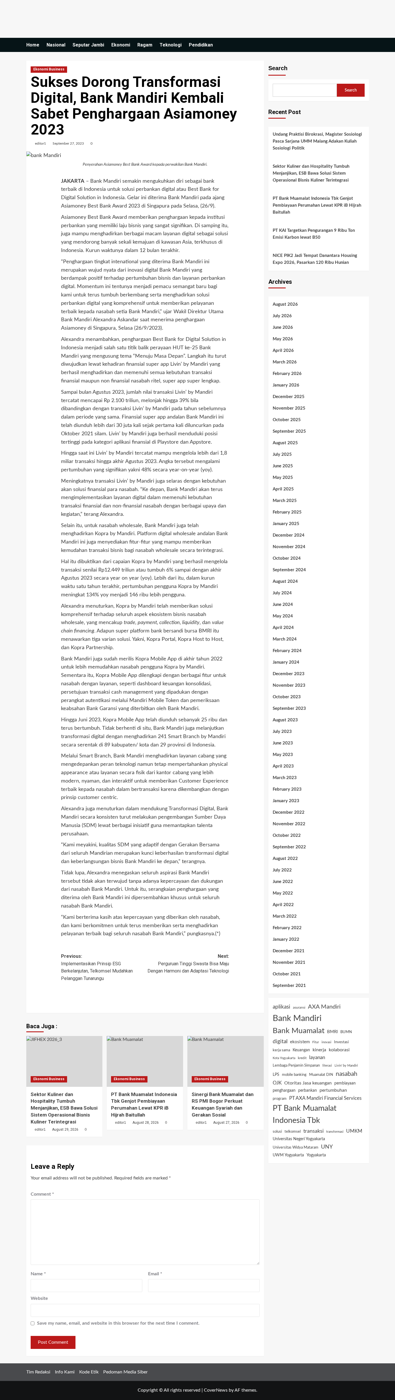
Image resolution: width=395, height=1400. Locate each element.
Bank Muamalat (298, 1031)
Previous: (97, 967)
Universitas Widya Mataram (295, 1147)
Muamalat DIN (321, 1075)
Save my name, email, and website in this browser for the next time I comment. (118, 1323)
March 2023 (285, 778)
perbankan (307, 1091)
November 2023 (289, 685)
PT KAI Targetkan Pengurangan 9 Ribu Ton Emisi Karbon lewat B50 (314, 234)
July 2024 (282, 593)
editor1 (40, 143)
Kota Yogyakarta (284, 1058)
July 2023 (282, 731)
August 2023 (285, 720)
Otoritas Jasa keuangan (308, 1083)
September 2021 (289, 985)
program (280, 1099)
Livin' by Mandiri (346, 1065)
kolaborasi (339, 1050)
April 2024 (283, 628)
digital (280, 1041)
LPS (276, 1075)
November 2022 (289, 824)
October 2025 (287, 420)
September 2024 (289, 570)
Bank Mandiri (297, 1018)
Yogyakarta (316, 1155)
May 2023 (283, 755)
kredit (302, 1058)
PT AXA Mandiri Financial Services (325, 1098)
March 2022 (285, 916)
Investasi (341, 1042)
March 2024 (285, 639)
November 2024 (289, 547)
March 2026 (285, 362)
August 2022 (285, 858)
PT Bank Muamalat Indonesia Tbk (305, 1114)
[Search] (365, 45)
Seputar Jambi (88, 45)
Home (32, 45)
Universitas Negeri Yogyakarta (299, 1139)
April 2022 (283, 905)
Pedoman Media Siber (125, 1372)
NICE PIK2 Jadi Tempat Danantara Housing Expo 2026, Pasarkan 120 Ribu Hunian (315, 259)
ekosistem (300, 1042)
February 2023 (287, 789)
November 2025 (289, 408)
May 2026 (283, 339)
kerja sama (281, 1050)
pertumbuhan (333, 1090)
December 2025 (288, 397)
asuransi (299, 1007)
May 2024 (283, 616)
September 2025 (289, 431)
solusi (277, 1132)
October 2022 (287, 835)
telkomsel (293, 1132)
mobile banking (294, 1075)
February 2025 (287, 512)
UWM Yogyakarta (288, 1155)
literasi (327, 1065)
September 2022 (289, 847)
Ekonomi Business (48, 69)
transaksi (313, 1131)
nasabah (346, 1074)
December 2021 (288, 951)
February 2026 (287, 374)
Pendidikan (201, 45)
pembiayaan (345, 1083)
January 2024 (286, 662)
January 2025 (286, 524)
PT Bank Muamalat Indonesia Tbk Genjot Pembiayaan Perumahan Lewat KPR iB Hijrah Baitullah (317, 205)
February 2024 (287, 651)
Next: (188, 963)
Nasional (56, 45)
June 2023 (283, 743)
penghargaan (284, 1091)
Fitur (315, 1042)
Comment (42, 1194)
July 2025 (282, 454)
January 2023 (286, 801)
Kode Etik (89, 1372)
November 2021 (289, 962)
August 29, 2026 (65, 1130)
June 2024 (283, 604)
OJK (277, 1082)
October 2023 (287, 697)
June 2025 (283, 466)
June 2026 (283, 327)
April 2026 (283, 350)
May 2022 (283, 893)
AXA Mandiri (324, 1007)
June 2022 (283, 882)
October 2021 (287, 974)
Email (155, 1274)
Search (277, 68)
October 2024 (287, 558)
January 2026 (286, 385)
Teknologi (171, 45)
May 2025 (283, 477)
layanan (317, 1057)
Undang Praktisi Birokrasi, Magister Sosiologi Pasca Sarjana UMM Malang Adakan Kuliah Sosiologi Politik (317, 141)
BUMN (346, 1032)
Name (38, 1274)
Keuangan (301, 1050)
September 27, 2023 (68, 143)
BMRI (332, 1032)
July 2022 (282, 870)
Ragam (144, 45)
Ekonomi (120, 45)
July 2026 (282, 316)
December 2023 (288, 674)
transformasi (335, 1131)
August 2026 (285, 304)
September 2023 (289, 708)
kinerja (319, 1050)
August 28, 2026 (145, 1123)
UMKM (354, 1131)
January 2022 (286, 939)
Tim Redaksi (38, 1372)
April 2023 (283, 766)
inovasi (326, 1042)
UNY (327, 1147)
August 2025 (285, 443)
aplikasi (281, 1007)
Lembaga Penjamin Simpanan (296, 1065)
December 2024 (288, 535)
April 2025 (283, 489)
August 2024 (285, 581)
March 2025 (285, 501)
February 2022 (287, 928)
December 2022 (288, 812)
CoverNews (216, 1390)
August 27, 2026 (226, 1123)
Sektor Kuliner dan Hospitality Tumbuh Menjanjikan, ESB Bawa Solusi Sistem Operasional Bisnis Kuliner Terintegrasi (64, 1108)
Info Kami (65, 1372)
